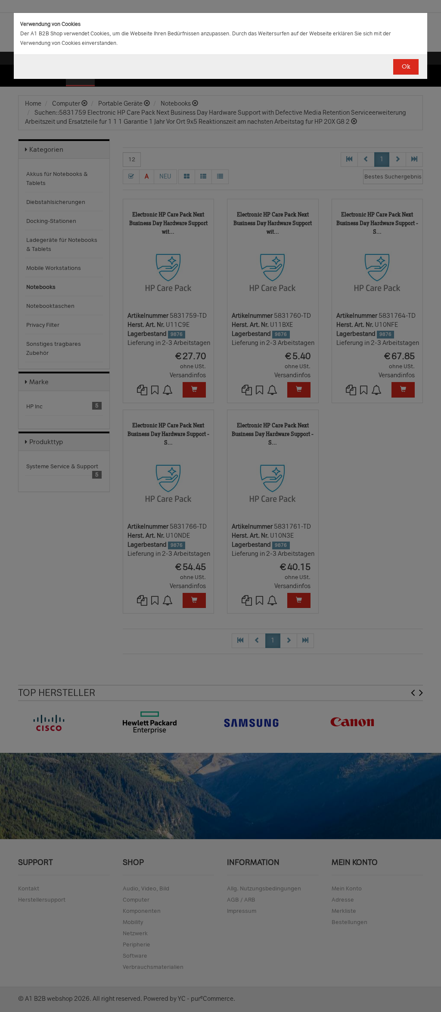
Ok (406, 66)
